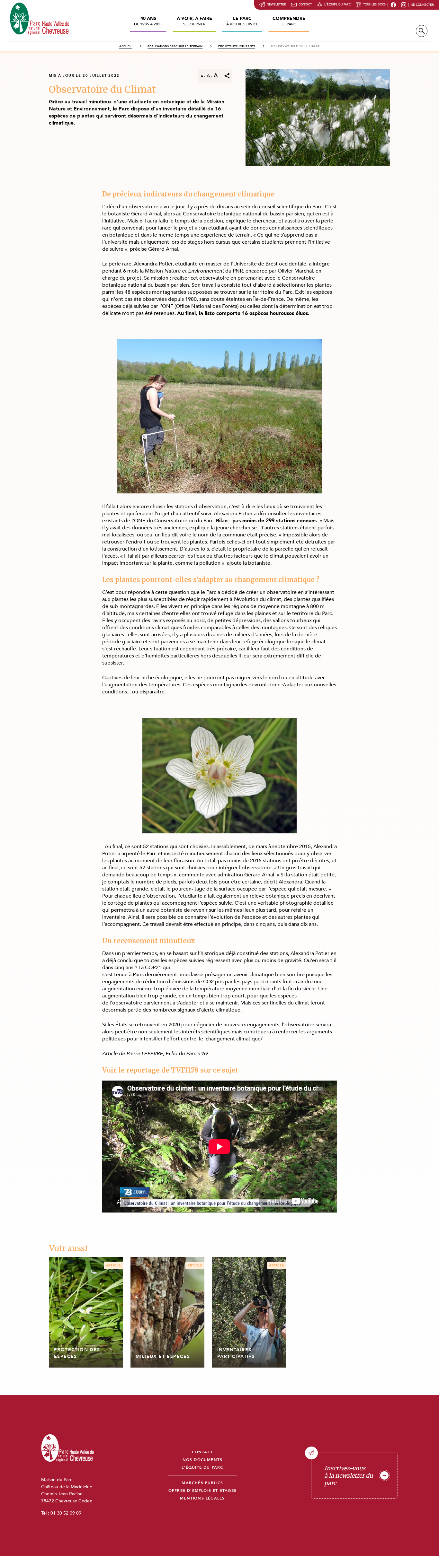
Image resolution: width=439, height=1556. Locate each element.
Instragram (403, 4)
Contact (305, 4)
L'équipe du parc (337, 4)
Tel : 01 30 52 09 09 (61, 1513)
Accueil (125, 46)
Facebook (393, 4)
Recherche (421, 31)
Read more (86, 1312)
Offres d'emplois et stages (202, 1490)
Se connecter (422, 5)
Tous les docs (374, 4)
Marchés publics (202, 1483)
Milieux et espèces (163, 1356)
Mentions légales (202, 1498)
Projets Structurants (236, 46)
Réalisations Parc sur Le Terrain (175, 46)
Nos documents (203, 1459)
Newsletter (276, 4)
